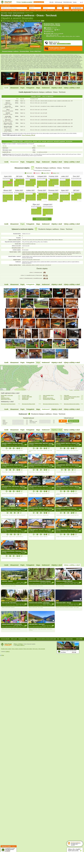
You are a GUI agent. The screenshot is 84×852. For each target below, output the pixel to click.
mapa (43, 20)
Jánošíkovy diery (25, 397)
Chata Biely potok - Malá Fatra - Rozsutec (11, 508)
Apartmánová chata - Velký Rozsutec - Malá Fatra (13, 486)
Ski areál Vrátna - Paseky (69, 397)
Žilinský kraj (22, 20)
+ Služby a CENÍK (8, 846)
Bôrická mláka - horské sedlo (7, 395)
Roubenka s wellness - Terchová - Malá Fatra (12, 443)
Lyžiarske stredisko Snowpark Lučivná (71, 396)
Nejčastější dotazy (22, 638)
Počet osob (59, 5)
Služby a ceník (14, 638)
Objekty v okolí (56, 88)
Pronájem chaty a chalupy (6, 648)
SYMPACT (7, 651)
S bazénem (27, 10)
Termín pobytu (32, 5)
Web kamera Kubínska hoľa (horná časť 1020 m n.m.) (51, 403)
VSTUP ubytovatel (58, 2)
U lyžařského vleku (67, 10)
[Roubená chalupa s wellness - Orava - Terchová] (10, 292)
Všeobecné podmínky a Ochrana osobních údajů (46, 638)
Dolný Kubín (16, 20)
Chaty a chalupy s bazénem (17, 648)
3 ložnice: (49, 27)
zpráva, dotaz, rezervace (57, 48)
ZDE (21, 448)
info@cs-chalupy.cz (20, 645)
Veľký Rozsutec (25, 399)
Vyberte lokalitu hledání (5, 5)
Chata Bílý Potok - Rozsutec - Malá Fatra (38, 486)
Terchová (45, 396)
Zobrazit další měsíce (42, 219)
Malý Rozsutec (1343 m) (6, 399)
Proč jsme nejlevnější (5, 638)
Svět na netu (35, 648)
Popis (22, 88)
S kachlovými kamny (59, 10)
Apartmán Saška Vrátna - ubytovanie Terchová (67, 529)
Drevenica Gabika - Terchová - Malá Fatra (11, 529)
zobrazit (35, 46)
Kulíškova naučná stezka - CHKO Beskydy (12, 624)
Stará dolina (66, 399)
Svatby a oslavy (75, 10)
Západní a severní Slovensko (18, 12)
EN (82, 2)
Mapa (38, 88)
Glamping (81, 10)
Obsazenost (14, 88)
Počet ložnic (66, 5)
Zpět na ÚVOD (79, 638)
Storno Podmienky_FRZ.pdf (28, 135)
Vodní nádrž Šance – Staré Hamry (37, 624)
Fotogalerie (30, 88)
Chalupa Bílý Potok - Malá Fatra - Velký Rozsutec (67, 465)
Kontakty (75, 2)
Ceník (6, 88)
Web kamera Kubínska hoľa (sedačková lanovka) (72, 403)
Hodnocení (46, 88)
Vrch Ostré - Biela (25, 395)
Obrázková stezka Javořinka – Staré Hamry (39, 602)
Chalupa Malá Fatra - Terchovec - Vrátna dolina (40, 529)
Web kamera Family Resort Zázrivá (8, 403)
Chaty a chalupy (4, 12)
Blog (58, 638)
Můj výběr (51, 2)
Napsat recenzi (73, 421)
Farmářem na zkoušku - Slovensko (64, 581)
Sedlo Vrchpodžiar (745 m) (48, 395)
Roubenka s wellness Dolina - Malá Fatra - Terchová (41, 443)
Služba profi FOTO (31, 638)
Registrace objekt (69, 638)
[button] (42, 376)
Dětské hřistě (22, 10)
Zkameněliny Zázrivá (5, 397)
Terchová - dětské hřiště (27, 396)
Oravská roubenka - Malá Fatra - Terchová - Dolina (68, 443)
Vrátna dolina (66, 395)
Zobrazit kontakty (23, 440)
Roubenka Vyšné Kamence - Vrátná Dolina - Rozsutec (14, 551)
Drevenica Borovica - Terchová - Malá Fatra (66, 508)
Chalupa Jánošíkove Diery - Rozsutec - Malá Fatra (67, 486)
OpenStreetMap (76, 390)
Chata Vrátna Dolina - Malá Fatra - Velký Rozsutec (40, 508)
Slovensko (10, 12)
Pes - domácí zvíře (15, 10)
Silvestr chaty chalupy (27, 648)
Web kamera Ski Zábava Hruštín (28, 403)
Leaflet (71, 390)
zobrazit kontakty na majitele (63, 43)
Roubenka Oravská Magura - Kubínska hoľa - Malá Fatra (42, 465)
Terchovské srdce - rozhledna (49, 399)
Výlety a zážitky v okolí (72, 88)
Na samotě (32, 10)
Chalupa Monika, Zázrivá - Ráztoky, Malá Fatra (12, 465)
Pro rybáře (44, 10)
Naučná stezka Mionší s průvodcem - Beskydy (40, 581)
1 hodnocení (25, 456)
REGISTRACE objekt (67, 2)
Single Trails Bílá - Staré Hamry (9, 602)
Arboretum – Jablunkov (7, 581)
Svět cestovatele (41, 648)
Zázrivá (8, 20)
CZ (80, 2)
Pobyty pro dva (38, 10)
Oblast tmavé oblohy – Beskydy (63, 602)
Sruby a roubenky (50, 10)
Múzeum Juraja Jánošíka (48, 397)
